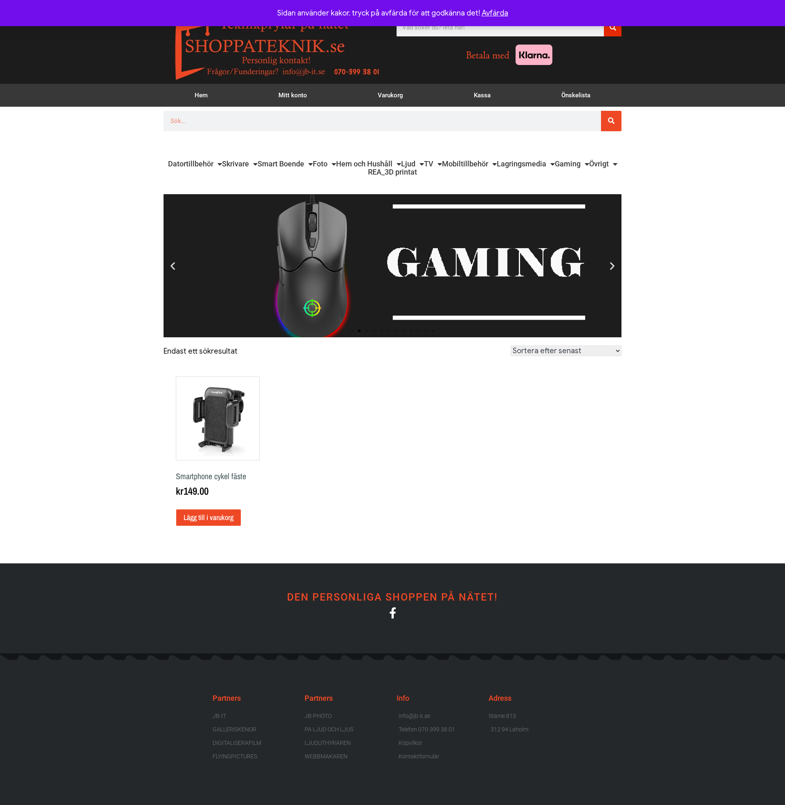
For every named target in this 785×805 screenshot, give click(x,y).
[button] (173, 265)
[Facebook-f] (392, 612)
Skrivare (235, 164)
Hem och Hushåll (364, 164)
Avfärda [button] (495, 13)
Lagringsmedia (521, 164)
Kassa (482, 95)
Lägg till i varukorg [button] (208, 517)
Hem (201, 95)
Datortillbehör (190, 164)
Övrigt (599, 164)
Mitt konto (292, 95)
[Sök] (612, 27)
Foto (320, 164)
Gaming (568, 164)
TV (428, 164)
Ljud (408, 164)
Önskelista (575, 95)
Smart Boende (281, 164)
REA (374, 172)
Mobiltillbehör (465, 164)
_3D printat (399, 172)
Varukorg (390, 95)
